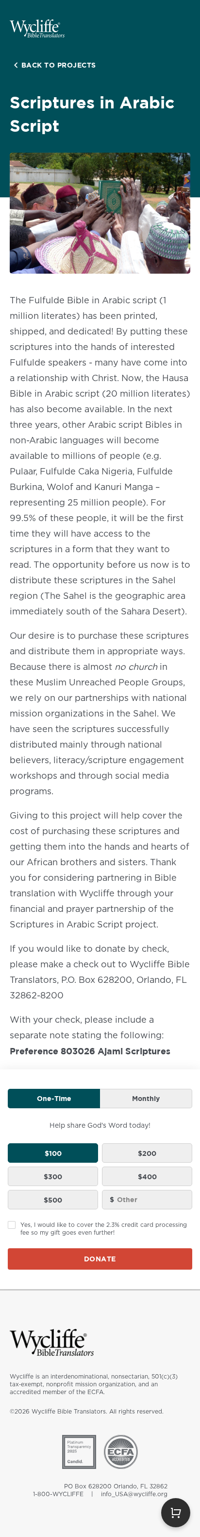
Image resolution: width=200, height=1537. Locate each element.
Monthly (146, 1098)
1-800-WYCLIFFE (58, 1494)
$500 (53, 1200)
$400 (147, 1176)
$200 (147, 1153)
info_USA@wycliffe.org (134, 1494)
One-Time (54, 1098)
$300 (53, 1176)
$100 (53, 1153)
